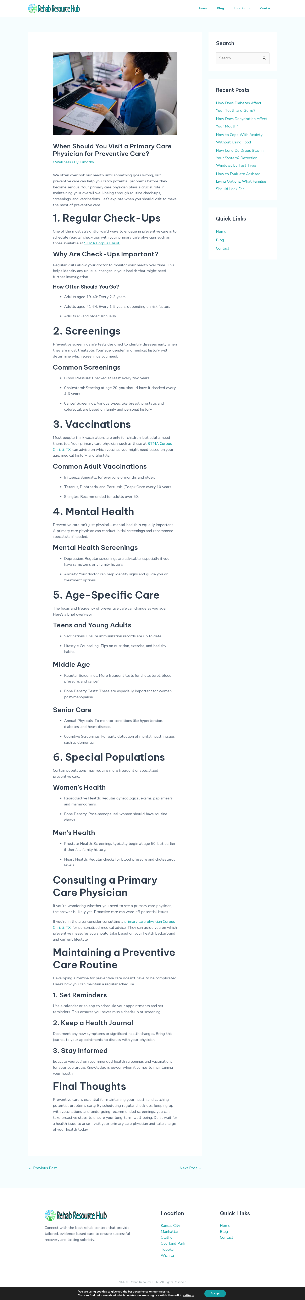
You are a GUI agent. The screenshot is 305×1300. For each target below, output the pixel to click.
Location (240, 8)
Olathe (166, 1237)
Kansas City (170, 1225)
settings (188, 1295)
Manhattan (170, 1231)
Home (203, 8)
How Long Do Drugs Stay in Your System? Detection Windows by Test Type (240, 158)
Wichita (167, 1255)
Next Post (191, 1167)
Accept (215, 1293)
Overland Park (173, 1243)
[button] (248, 8)
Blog (220, 8)
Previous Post (42, 1167)
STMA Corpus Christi (102, 243)
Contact (266, 8)
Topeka (167, 1249)
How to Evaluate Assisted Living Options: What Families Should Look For (241, 181)
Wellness (63, 162)
